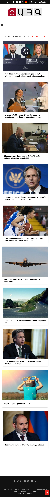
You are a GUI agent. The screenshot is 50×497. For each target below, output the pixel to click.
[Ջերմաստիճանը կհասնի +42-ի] (25, 385)
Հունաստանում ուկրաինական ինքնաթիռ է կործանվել (22, 280)
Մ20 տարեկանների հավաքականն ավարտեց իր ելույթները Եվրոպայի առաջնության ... (25, 239)
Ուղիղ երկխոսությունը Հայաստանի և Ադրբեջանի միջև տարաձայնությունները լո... (25, 198)
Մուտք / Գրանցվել (38, 2)
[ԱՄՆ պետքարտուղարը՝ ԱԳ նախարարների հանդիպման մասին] (25, 344)
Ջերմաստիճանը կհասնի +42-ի (17, 403)
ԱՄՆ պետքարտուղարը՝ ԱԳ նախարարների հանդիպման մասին (23, 362)
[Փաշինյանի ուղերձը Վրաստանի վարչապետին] (25, 426)
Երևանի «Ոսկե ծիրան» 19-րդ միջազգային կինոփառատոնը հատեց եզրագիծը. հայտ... (23, 116)
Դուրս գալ (26, 6)
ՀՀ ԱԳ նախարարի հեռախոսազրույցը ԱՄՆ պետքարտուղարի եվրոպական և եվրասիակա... (25, 75)
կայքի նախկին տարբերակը (25, 491)
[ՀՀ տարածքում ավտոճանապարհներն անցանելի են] (25, 303)
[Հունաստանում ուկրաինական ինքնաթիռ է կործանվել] (25, 262)
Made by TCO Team (25, 493)
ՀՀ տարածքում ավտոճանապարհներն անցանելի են (25, 321)
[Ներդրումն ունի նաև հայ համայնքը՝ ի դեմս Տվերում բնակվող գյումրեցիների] (25, 138)
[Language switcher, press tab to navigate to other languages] (26, 2)
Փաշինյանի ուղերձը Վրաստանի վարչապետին (24, 444)
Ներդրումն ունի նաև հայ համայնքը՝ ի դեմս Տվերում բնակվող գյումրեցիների (22, 157)
